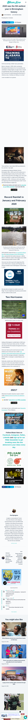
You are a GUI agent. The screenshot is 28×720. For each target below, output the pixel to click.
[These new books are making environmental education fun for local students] (14, 651)
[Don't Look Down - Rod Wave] (14, 155)
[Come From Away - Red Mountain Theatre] (11, 577)
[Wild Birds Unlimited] (14, 216)
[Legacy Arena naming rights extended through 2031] (14, 674)
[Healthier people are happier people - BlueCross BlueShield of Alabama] (14, 277)
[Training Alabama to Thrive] (14, 52)
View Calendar (14, 611)
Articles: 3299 (14, 543)
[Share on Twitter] (12, 22)
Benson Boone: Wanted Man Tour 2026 (16, 607)
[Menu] (25, 2)
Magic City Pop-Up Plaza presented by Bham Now (16, 599)
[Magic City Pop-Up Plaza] (14, 420)
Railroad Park (8, 601)
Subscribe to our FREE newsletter (17, 399)
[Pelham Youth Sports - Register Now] (14, 458)
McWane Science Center (10, 593)
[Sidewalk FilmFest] (14, 476)
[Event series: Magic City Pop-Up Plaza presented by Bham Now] (13, 598)
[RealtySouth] (14, 330)
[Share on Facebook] (4, 22)
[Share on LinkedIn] (8, 22)
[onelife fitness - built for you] (14, 377)
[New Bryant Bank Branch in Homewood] (14, 716)
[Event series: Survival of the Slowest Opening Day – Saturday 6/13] (13, 590)
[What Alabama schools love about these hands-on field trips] (14, 629)
